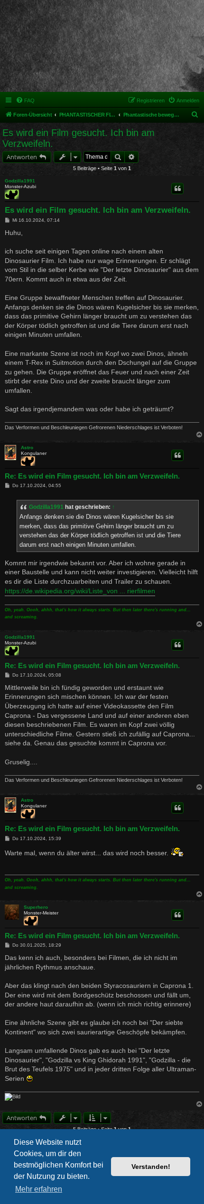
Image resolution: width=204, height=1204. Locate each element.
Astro (27, 447)
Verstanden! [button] (150, 1166)
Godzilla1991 (20, 180)
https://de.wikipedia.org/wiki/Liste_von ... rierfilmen (80, 591)
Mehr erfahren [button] (38, 1189)
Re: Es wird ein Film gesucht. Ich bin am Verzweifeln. (92, 476)
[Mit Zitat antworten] (177, 188)
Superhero (36, 907)
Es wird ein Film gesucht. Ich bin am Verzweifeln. (78, 138)
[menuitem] (25, 100)
